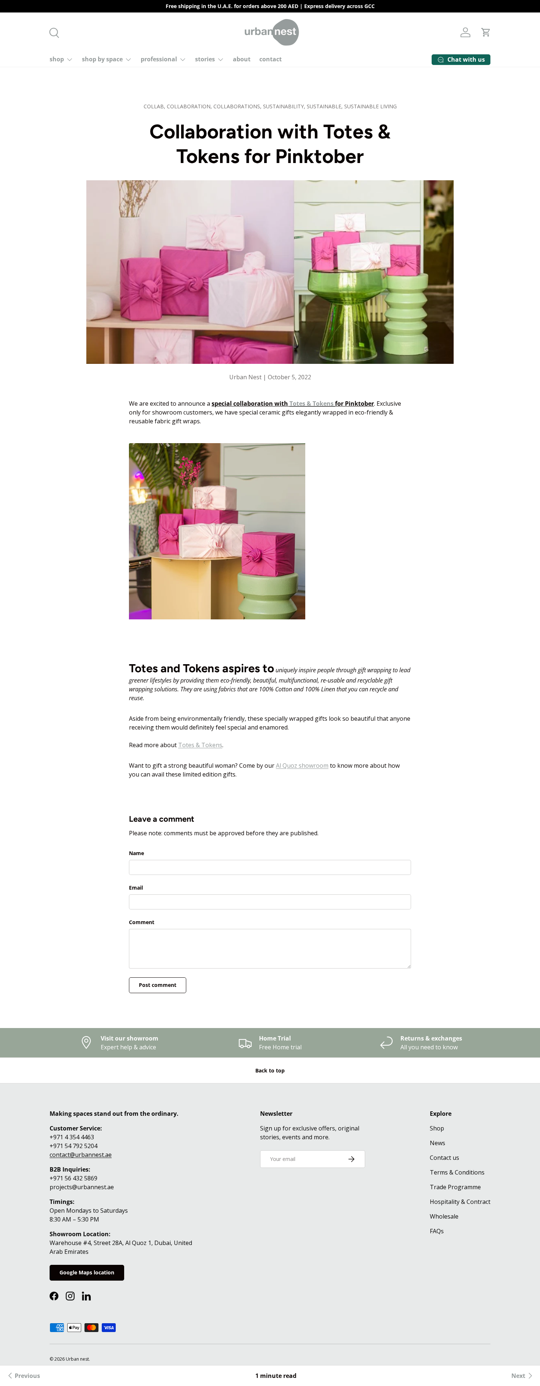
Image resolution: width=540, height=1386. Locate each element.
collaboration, (190, 106)
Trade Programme (455, 1187)
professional (159, 59)
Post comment (157, 984)
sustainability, (285, 106)
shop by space (102, 59)
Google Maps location (87, 1272)
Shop (437, 1128)
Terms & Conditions (457, 1172)
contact (270, 59)
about (242, 59)
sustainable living (370, 106)
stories (205, 59)
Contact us (444, 1158)
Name (136, 853)
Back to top (270, 1070)
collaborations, (238, 106)
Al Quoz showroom (302, 765)
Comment (141, 922)
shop (57, 59)
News (437, 1143)
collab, (155, 106)
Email (136, 887)
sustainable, (325, 106)
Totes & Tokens (311, 403)
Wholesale (444, 1216)
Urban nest (77, 1359)
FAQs (437, 1231)
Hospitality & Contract (460, 1202)
